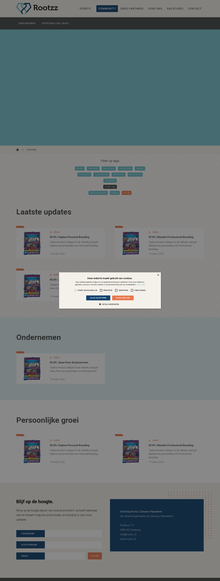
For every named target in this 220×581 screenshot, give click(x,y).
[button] (110, 304)
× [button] (158, 275)
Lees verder (140, 285)
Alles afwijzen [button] (123, 298)
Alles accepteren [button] (98, 298)
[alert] (110, 290)
